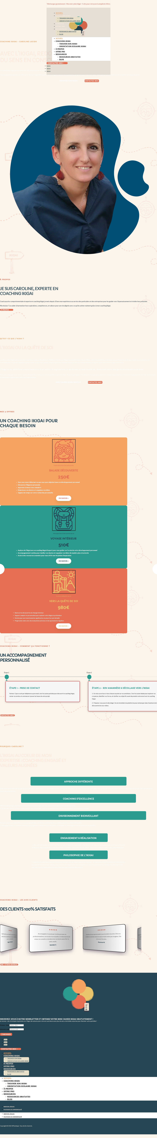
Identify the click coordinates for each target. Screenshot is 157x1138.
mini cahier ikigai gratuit (68, 382)
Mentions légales (9, 1114)
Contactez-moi (55, 63)
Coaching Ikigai (63, 41)
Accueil (59, 38)
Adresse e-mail (4, 1029)
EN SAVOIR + (64, 498)
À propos (60, 49)
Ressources (61, 54)
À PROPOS (5, 310)
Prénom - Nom (4, 1025)
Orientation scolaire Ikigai (69, 21)
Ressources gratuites (67, 31)
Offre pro (60, 51)
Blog (61, 34)
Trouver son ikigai (66, 18)
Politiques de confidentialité (13, 1116)
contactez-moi (7, 715)
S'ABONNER (6, 1034)
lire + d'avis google (8, 965)
